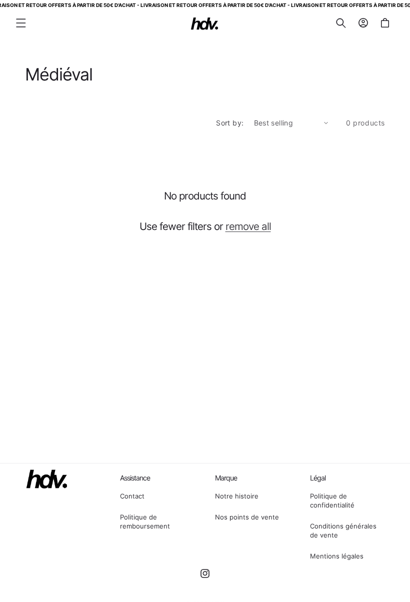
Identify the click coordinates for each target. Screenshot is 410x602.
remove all (248, 226)
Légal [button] (318, 478)
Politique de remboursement (145, 521)
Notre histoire (236, 496)
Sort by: (230, 122)
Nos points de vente (247, 517)
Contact (132, 496)
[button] (21, 23)
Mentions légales (337, 556)
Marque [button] (226, 478)
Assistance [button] (135, 478)
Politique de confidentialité (332, 500)
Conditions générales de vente (343, 530)
